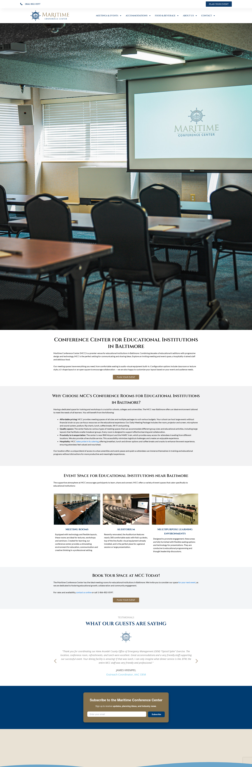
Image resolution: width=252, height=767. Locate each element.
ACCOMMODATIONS (137, 15)
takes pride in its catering (87, 441)
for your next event (187, 582)
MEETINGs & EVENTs (107, 15)
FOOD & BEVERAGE (165, 15)
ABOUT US (188, 15)
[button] (55, 661)
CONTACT (206, 15)
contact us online (83, 592)
